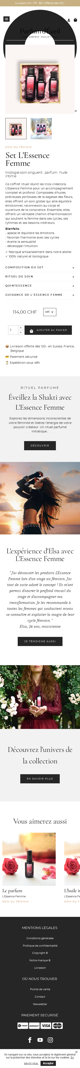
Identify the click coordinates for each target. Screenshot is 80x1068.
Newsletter (40, 1004)
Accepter (48, 1063)
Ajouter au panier (48, 331)
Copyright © (40, 953)
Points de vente (40, 989)
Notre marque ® (40, 960)
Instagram (50, 1040)
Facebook (30, 1040)
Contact (40, 997)
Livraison (40, 968)
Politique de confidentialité (40, 945)
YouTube (40, 1040)
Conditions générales (40, 938)
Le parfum (12, 891)
